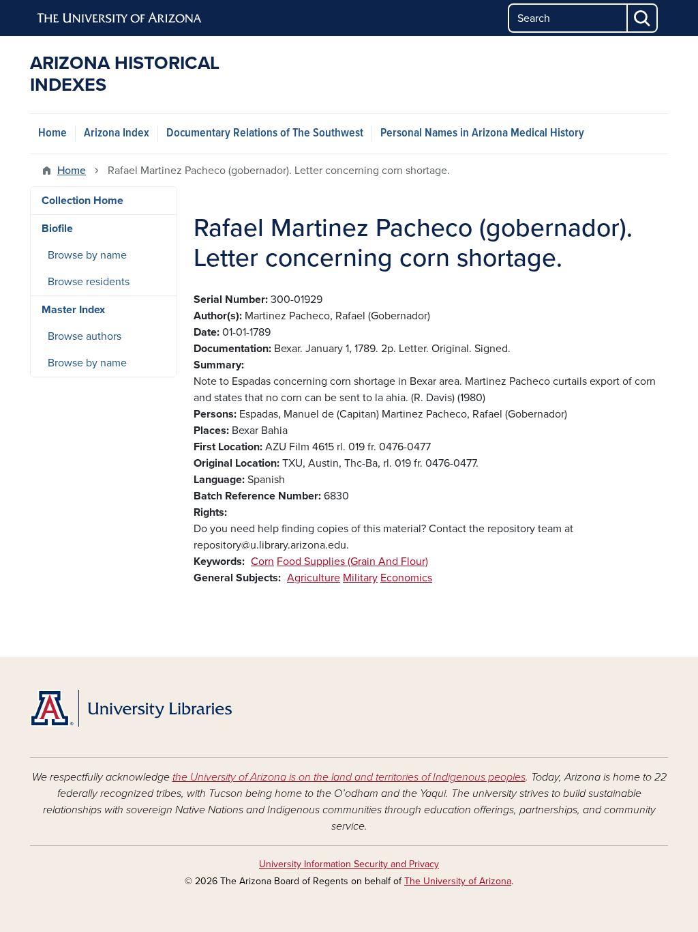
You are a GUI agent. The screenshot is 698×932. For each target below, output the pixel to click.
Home (52, 133)
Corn (262, 561)
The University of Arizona (457, 881)
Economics (406, 578)
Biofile (57, 228)
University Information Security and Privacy (349, 864)
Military (360, 578)
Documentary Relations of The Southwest (264, 133)
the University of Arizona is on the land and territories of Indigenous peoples (349, 777)
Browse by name (87, 255)
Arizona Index (116, 133)
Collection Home (82, 200)
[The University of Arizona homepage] (120, 18)
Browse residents (89, 282)
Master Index (73, 310)
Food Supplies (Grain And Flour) (352, 561)
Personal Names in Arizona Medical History (482, 133)
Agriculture (313, 578)
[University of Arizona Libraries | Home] (131, 708)
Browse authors (84, 336)
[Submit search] (643, 18)
